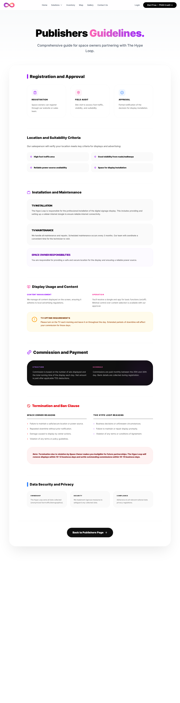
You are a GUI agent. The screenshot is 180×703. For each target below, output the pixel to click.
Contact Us (102, 5)
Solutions (55, 5)
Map (81, 5)
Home (44, 5)
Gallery (90, 5)
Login (137, 5)
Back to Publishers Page (88, 532)
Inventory (70, 5)
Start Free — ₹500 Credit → (160, 5)
